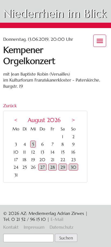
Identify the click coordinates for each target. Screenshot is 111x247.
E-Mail (57, 219)
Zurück (10, 105)
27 (42, 167)
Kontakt (11, 227)
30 (73, 167)
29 (62, 167)
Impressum (34, 227)
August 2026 (44, 120)
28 (52, 167)
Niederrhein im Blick (54, 13)
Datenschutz (61, 227)
